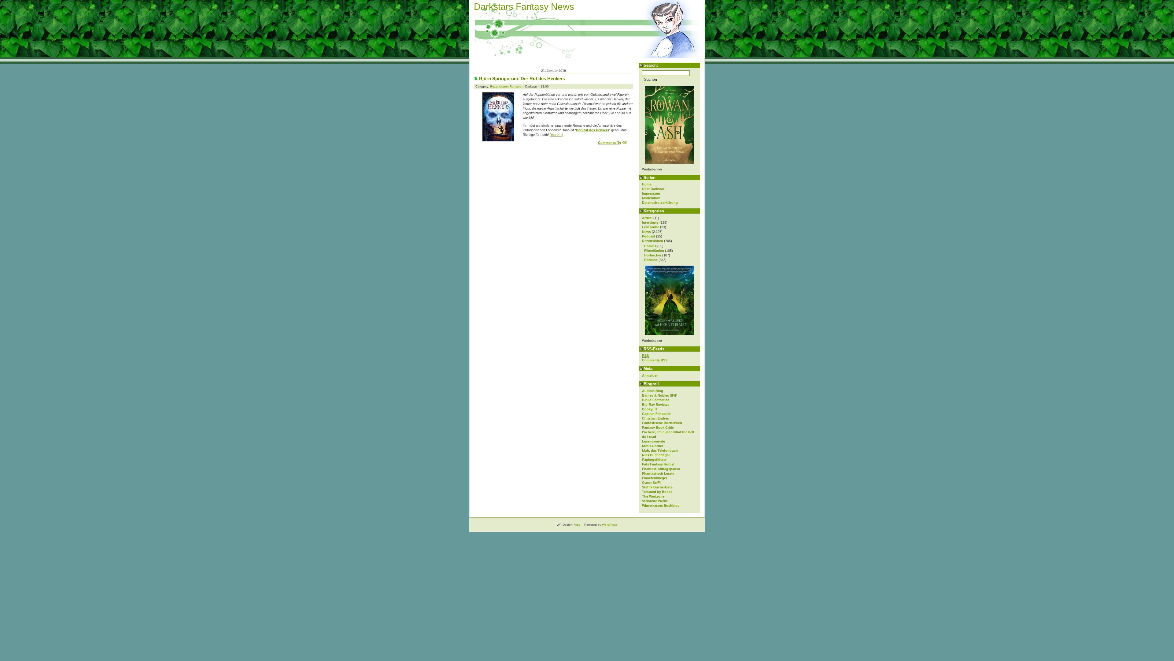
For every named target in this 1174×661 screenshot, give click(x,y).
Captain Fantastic (656, 414)
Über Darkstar (653, 189)
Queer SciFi (651, 482)
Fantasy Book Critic (658, 427)
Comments (654, 360)
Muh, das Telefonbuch (660, 450)
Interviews (650, 222)
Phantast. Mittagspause (661, 469)
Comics (650, 246)
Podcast (648, 236)
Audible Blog (652, 391)
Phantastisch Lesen (658, 473)
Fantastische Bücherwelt (662, 423)
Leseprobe (650, 227)
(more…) (556, 134)
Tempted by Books (657, 492)
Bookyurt (649, 409)
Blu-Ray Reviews (655, 404)
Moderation (651, 198)
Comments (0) (609, 142)
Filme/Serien (654, 250)
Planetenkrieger (654, 478)
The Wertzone (653, 496)
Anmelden (650, 375)
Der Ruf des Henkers (592, 130)
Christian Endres (655, 418)
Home (647, 184)
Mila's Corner (652, 446)
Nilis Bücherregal (656, 455)
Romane (651, 260)
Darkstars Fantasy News (524, 7)
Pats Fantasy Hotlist (658, 464)
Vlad (577, 524)
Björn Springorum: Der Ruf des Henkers (522, 78)
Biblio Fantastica (655, 400)
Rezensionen (652, 241)
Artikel (647, 218)
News (646, 231)
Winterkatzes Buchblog (661, 505)
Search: (651, 65)
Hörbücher (652, 255)
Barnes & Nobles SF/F (659, 395)
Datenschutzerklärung (660, 202)
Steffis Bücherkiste (657, 487)
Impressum (651, 193)
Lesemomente (653, 441)
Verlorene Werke (655, 501)
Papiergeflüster (654, 459)
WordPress (609, 524)
